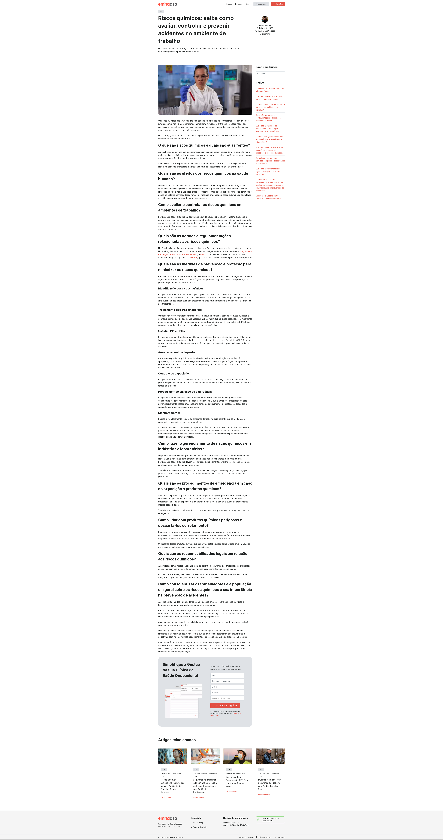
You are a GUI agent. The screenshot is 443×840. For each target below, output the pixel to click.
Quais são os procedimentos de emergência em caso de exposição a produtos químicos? (269, 150)
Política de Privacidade (247, 837)
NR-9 (185, 251)
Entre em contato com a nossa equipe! (271, 820)
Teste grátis (278, 4)
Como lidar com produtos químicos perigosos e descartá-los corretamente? (270, 161)
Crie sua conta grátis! (225, 705)
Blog (247, 4)
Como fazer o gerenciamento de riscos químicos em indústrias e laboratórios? (269, 139)
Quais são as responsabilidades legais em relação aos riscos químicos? (269, 171)
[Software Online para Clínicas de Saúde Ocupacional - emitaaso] (167, 4)
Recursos (238, 4)
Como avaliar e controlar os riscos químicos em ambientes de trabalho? (270, 107)
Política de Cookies (264, 837)
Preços (229, 4)
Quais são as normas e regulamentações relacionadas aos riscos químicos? (268, 118)
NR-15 (203, 254)
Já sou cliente (261, 4)
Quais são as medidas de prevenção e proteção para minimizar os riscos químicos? (268, 128)
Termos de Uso (279, 837)
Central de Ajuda (200, 827)
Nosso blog (198, 823)
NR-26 (194, 257)
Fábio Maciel (265, 25)
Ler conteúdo (166, 797)
